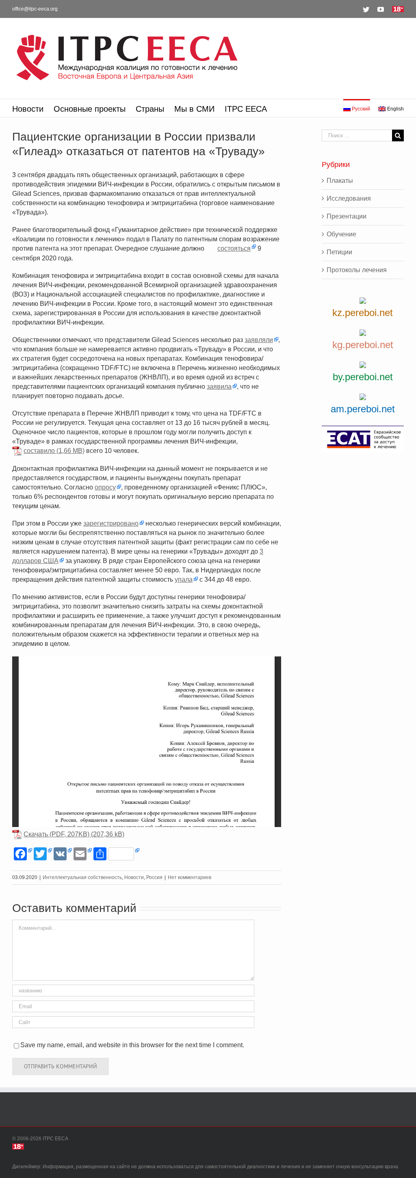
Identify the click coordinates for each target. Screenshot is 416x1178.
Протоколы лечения (357, 269)
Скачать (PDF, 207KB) (56, 834)
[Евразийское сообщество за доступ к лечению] (363, 439)
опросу (105, 487)
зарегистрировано (111, 523)
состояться (234, 248)
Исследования (349, 198)
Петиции (339, 252)
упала (184, 579)
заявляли (259, 339)
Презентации (346, 216)
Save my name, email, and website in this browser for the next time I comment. (132, 1045)
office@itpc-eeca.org (35, 9)
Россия (154, 877)
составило (39, 450)
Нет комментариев (189, 877)
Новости (134, 877)
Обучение (341, 234)
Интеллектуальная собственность (82, 877)
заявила (219, 386)
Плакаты (340, 180)
